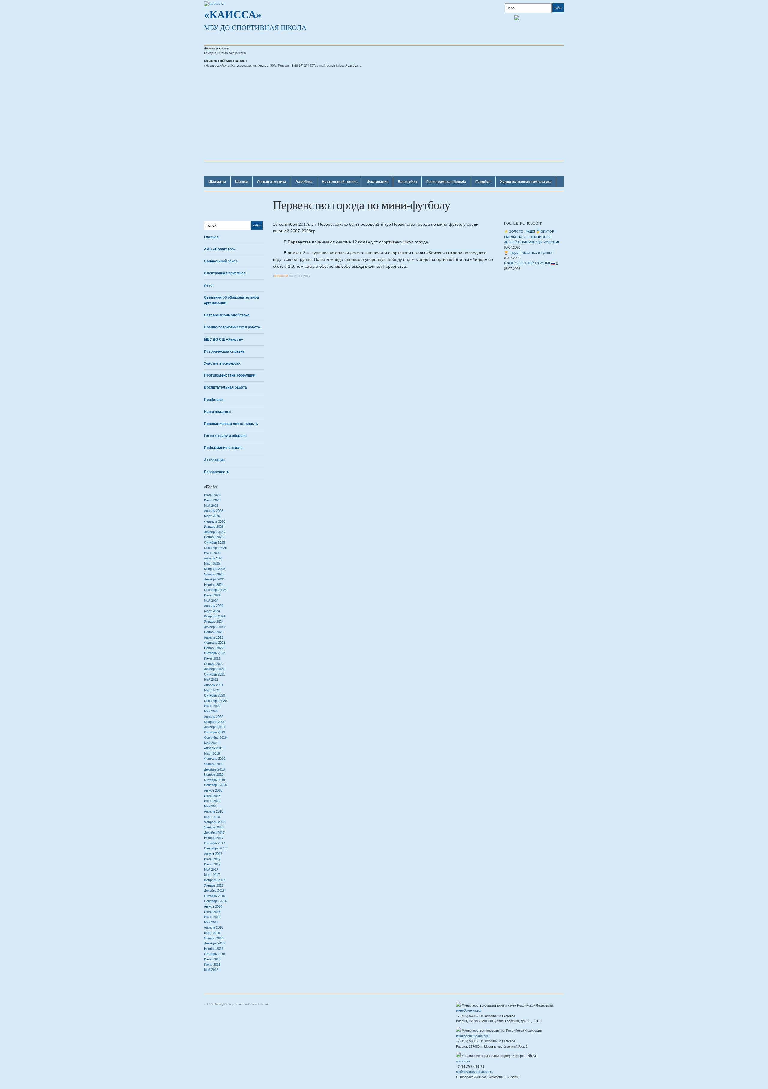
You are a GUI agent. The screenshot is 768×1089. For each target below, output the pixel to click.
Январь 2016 (214, 938)
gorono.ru (463, 1061)
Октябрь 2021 (214, 674)
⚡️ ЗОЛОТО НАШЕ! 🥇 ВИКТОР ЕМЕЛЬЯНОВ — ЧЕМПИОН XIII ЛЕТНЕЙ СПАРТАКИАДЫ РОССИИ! (531, 237)
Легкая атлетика (271, 182)
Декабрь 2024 (214, 579)
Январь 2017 (214, 885)
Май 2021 (211, 679)
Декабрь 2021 (214, 669)
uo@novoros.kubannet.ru (474, 1071)
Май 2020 (211, 711)
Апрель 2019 (213, 748)
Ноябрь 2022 (214, 648)
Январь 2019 (214, 764)
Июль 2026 (212, 495)
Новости (280, 276)
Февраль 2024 (214, 616)
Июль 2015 (212, 959)
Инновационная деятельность (231, 424)
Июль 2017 (212, 859)
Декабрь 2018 (214, 769)
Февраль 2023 (214, 642)
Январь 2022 (214, 664)
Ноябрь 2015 (214, 948)
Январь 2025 (214, 574)
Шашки (241, 182)
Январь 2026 (214, 526)
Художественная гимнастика (526, 182)
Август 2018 (213, 790)
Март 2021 (212, 690)
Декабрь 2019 (214, 727)
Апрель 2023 (213, 637)
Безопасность (216, 472)
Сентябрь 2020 (215, 701)
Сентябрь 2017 (215, 848)
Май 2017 (211, 869)
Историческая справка (224, 351)
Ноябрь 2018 (214, 774)
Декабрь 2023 (214, 627)
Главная (211, 237)
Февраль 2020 (214, 722)
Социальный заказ (220, 261)
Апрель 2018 (213, 811)
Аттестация (214, 460)
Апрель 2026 (213, 510)
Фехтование (377, 182)
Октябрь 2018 (214, 780)
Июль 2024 (212, 595)
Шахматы (217, 182)
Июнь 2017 (212, 864)
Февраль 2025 (214, 569)
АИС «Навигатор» (220, 249)
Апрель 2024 (213, 605)
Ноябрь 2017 (214, 838)
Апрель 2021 (213, 685)
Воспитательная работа (225, 387)
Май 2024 (211, 600)
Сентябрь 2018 (215, 785)
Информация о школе (223, 448)
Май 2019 (211, 743)
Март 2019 (212, 753)
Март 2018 (212, 817)
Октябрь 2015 (214, 954)
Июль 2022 (212, 658)
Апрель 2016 (213, 927)
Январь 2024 (214, 621)
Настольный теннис (340, 182)
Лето (208, 285)
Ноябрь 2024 (214, 584)
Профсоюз (213, 400)
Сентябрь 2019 (215, 737)
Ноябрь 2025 (214, 537)
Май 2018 (211, 806)
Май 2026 (211, 505)
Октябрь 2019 (214, 732)
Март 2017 (212, 874)
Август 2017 (213, 853)
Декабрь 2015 (214, 943)
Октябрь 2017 (214, 843)
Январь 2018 (214, 827)
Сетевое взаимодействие (227, 315)
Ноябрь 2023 (214, 632)
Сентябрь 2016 (215, 901)
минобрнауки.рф (469, 1010)
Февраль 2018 (214, 822)
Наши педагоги (217, 412)
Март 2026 (212, 516)
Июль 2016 (212, 912)
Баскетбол (407, 182)
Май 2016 (211, 922)
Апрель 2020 (213, 716)
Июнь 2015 (212, 964)
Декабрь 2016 (214, 890)
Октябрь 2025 (214, 542)
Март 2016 (212, 933)
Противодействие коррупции (229, 375)
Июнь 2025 (212, 553)
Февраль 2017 (214, 880)
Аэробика (304, 182)
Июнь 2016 (212, 917)
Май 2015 (211, 969)
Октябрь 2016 (214, 896)
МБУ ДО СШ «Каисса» (223, 339)
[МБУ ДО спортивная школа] (214, 3)
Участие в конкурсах (222, 363)
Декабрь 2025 (214, 532)
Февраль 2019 (214, 758)
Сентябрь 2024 (215, 590)
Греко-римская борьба (446, 182)
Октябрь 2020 (214, 695)
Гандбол (483, 182)
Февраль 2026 (214, 521)
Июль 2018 (212, 796)
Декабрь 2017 (214, 832)
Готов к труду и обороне (225, 436)
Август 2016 (213, 906)
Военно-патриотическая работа (232, 327)
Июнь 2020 (212, 706)
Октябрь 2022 (214, 653)
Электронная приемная (225, 273)
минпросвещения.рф (472, 1036)
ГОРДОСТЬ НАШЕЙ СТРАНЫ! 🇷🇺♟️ (531, 263)
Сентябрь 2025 (215, 548)
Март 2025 (212, 563)
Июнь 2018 (212, 801)
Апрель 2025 (213, 558)
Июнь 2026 (212, 500)
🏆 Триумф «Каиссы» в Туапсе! (528, 253)
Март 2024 (212, 611)
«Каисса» (233, 14)
